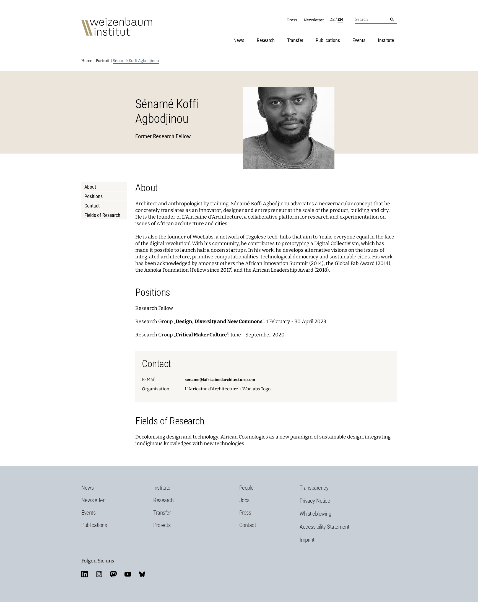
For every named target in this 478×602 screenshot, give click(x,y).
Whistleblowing (315, 513)
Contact (92, 206)
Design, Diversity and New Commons (219, 321)
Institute (386, 40)
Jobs (244, 500)
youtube (127, 574)
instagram (99, 574)
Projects (161, 525)
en (340, 19)
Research (266, 40)
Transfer (295, 40)
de (332, 19)
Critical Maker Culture (201, 335)
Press (292, 20)
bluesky (142, 574)
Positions (93, 196)
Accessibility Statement (324, 526)
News (238, 40)
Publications (328, 40)
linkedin (84, 574)
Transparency (314, 487)
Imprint (307, 539)
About (90, 187)
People (246, 487)
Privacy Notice (315, 500)
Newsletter (314, 20)
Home (86, 60)
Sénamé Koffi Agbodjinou (136, 60)
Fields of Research (102, 215)
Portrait (103, 60)
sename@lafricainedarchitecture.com (220, 379)
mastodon (113, 574)
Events (358, 40)
